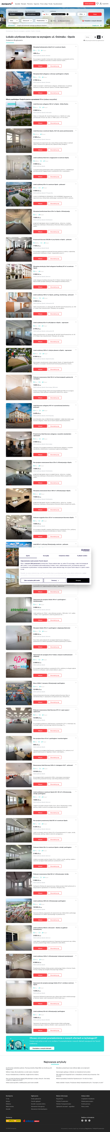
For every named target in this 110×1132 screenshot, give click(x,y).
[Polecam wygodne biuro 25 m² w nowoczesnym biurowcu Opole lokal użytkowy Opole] (19, 527)
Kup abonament (57, 4)
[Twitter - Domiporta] (89, 1121)
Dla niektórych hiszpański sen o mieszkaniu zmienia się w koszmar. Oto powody (77, 1075)
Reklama (8, 1104)
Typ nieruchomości (30, 11)
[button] (1, 15)
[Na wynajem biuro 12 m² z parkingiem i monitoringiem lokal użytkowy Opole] (19, 748)
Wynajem (23, 4)
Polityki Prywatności (98, 1128)
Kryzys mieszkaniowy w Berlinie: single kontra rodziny (22, 1074)
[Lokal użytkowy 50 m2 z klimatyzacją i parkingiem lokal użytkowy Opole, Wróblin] (19, 1021)
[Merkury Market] (13, 1121)
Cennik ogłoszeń (36, 1101)
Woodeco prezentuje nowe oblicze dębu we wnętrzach (73, 1068)
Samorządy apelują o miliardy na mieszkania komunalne (73, 1072)
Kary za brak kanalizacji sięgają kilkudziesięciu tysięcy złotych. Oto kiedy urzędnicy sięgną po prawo (28, 1079)
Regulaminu (88, 1128)
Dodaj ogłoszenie (89, 3)
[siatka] (95, 37)
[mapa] (102, 37)
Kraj (43, 11)
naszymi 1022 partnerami (32, 563)
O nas (7, 1098)
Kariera (8, 1101)
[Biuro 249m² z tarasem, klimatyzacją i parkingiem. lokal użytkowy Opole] (19, 693)
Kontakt (8, 1109)
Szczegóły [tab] (46, 555)
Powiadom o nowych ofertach (93, 21)
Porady (51, 4)
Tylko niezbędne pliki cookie (32, 580)
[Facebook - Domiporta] (82, 1121)
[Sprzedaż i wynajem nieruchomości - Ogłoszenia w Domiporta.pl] (7, 3)
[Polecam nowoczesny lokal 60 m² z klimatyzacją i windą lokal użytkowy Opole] (19, 884)
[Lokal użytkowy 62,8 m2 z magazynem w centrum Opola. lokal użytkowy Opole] (19, 167)
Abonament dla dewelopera (39, 1109)
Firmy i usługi (44, 4)
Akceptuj (78, 580)
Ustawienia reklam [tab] (64, 555)
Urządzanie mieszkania (87, 1098)
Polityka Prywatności (62, 1101)
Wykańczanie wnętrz (87, 1101)
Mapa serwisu (10, 1106)
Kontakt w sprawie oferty (38, 1104)
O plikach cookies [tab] (82, 555)
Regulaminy (59, 1098)
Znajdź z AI (95, 25)
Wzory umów (85, 1106)
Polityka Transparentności (63, 1104)
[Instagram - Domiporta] (86, 1121)
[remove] (64, 14)
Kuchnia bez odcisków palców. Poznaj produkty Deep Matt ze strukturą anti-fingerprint (29, 1068)
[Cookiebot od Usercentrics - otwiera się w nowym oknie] (82, 550)
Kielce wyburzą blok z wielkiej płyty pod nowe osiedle (22, 1082)
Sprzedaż (17, 4)
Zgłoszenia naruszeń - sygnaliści (65, 1106)
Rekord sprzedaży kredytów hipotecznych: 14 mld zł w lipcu (74, 1078)
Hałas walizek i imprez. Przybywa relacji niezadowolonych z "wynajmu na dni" (79, 1082)
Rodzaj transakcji (13, 11)
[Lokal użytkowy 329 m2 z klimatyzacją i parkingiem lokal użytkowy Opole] (19, 911)
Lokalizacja (53, 11)
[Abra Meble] (31, 1121)
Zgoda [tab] (28, 555)
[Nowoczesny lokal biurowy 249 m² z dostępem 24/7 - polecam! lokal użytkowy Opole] (19, 775)
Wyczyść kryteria (65, 21)
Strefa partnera (85, 1104)
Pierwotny (30, 4)
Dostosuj (54, 580)
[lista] (98, 37)
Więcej (40, 66)
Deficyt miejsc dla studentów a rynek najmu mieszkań (22, 1072)
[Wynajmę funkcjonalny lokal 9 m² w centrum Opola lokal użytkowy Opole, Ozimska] (19, 57)
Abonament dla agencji (38, 1106)
